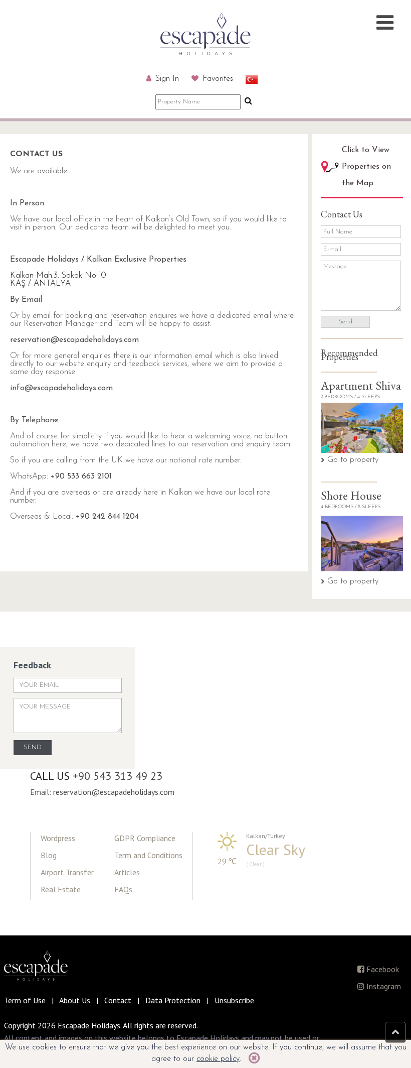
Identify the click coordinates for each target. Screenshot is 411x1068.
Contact (117, 1000)
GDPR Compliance (144, 838)
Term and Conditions (148, 855)
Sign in (166, 79)
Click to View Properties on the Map (366, 166)
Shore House (351, 495)
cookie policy (218, 1059)
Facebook (381, 969)
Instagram (382, 986)
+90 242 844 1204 (107, 517)
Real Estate (61, 889)
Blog (49, 855)
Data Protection (172, 1000)
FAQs (123, 889)
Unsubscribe (234, 1000)
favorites (216, 79)
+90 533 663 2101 (81, 476)
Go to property (352, 460)
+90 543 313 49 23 (117, 776)
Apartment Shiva (361, 385)
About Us (74, 1000)
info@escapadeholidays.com (61, 388)
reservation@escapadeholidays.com (74, 340)
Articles (127, 872)
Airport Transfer (67, 872)
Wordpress (58, 838)
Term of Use (25, 1000)
